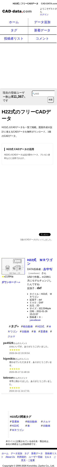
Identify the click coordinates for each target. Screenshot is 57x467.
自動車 (25, 331)
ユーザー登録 (35, 457)
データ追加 (42, 22)
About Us (10, 457)
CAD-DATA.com (49, 3)
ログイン (44, 14)
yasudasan (35, 320)
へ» (11, 282)
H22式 (40, 326)
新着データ (42, 30)
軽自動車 (28, 326)
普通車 (44, 331)
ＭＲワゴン (18, 430)
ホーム (14, 22)
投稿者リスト (14, 38)
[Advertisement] (28, 65)
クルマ (11, 336)
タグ (14, 30)
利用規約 (21, 457)
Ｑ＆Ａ (48, 457)
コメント (42, 38)
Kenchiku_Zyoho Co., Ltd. (41, 465)
